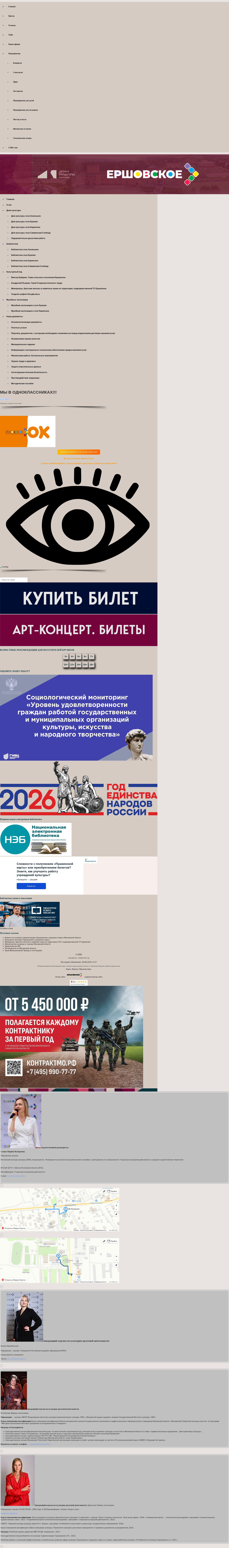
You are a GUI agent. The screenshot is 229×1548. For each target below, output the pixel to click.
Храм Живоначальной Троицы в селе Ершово (23, 950)
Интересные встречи (22, 129)
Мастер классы (19, 119)
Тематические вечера (22, 138)
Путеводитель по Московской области (20, 948)
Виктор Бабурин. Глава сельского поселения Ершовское (38, 277)
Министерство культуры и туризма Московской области (28, 944)
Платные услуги (19, 328)
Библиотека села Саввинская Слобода (29, 266)
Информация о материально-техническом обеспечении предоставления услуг (49, 350)
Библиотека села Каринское (24, 261)
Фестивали (18, 91)
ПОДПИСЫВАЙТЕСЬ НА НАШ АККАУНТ (78, 452)
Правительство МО (13, 946)
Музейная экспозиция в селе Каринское (30, 311)
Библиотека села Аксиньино (25, 249)
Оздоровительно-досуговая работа (28, 238)
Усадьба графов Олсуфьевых (25, 294)
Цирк (15, 82)
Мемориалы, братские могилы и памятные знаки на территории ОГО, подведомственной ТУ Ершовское (47, 942)
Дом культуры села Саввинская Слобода (31, 233)
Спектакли (18, 72)
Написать (31, 886)
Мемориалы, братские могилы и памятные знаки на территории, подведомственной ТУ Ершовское (58, 289)
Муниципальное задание (23, 344)
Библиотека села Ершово (23, 255)
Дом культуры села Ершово (24, 222)
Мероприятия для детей (23, 101)
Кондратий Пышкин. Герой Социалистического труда (36, 283)
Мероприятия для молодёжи (25, 110)
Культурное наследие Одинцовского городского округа (27, 940)
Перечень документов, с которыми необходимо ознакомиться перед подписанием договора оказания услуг (63, 333)
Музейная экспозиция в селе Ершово (29, 305)
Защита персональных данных (26, 367)
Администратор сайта (93, 977)
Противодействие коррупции (25, 378)
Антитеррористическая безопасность (29, 372)
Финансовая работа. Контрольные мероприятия (34, 356)
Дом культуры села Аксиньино (26, 216)
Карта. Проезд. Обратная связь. (78, 969)
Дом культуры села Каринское (25, 227)
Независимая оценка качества (25, 339)
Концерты (17, 63)
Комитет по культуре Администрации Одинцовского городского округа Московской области (43, 938)
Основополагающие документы (26, 322)
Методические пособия (22, 384)
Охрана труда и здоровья (23, 361)
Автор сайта (60, 977)
